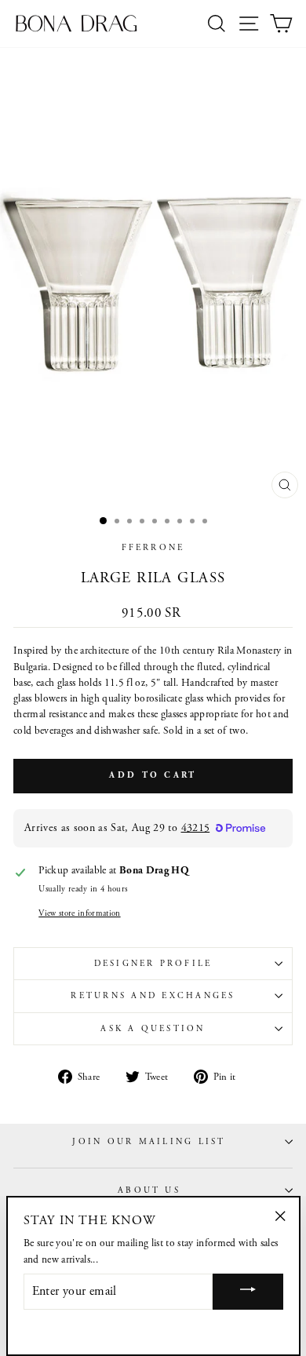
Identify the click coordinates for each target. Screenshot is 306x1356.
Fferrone (153, 547)
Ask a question (152, 1028)
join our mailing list (148, 1141)
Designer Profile (153, 963)
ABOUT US (149, 1190)
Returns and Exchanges (153, 995)
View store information (79, 913)
